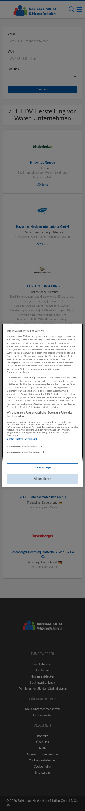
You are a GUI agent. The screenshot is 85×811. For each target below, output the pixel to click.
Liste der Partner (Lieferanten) (22, 439)
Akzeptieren (42, 479)
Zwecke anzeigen (42, 467)
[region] (42, 405)
